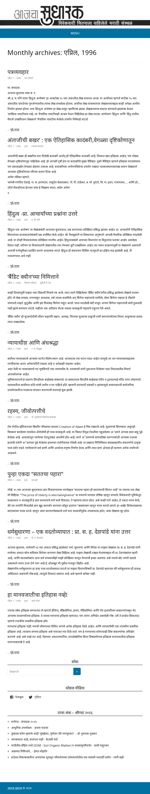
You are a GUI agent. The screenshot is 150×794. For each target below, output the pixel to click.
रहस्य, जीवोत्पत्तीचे (26, 411)
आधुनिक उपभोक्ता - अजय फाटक (29, 728)
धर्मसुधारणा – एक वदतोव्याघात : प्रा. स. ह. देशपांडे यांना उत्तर (69, 531)
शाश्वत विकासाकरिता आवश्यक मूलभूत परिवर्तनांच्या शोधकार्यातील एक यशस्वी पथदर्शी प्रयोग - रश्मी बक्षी (67, 757)
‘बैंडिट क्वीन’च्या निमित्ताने (33, 276)
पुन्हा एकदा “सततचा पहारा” (35, 474)
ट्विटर (36, 697)
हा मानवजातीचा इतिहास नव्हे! (38, 594)
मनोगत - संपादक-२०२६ (24, 722)
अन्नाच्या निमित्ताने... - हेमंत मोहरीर (29, 751)
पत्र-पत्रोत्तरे (28, 78)
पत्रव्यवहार (18, 72)
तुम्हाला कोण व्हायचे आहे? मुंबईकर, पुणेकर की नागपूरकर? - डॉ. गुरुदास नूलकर (54, 734)
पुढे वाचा (14, 129)
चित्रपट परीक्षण (30, 282)
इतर (26, 146)
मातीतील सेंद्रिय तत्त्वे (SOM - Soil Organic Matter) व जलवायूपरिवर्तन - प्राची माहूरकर (60, 745)
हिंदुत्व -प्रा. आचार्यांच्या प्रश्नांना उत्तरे (43, 213)
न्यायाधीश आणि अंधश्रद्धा (33, 342)
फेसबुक (19, 697)
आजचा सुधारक (15, 788)
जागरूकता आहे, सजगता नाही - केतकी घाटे (34, 739)
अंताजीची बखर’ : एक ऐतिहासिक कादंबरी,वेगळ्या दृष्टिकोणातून (71, 140)
